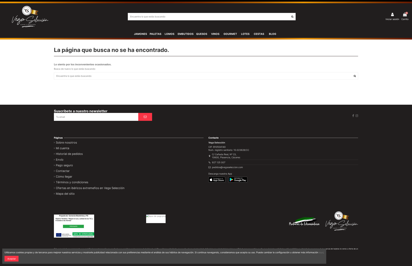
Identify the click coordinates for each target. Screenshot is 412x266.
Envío (59, 159)
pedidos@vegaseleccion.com (227, 167)
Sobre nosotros (66, 142)
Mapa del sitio (65, 193)
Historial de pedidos (69, 154)
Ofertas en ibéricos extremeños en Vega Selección (90, 188)
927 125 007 (218, 162)
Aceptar (11, 258)
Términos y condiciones (72, 182)
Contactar (63, 171)
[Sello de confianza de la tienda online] (162, 229)
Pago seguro (64, 165)
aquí (321, 252)
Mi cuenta (62, 148)
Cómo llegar (64, 176)
